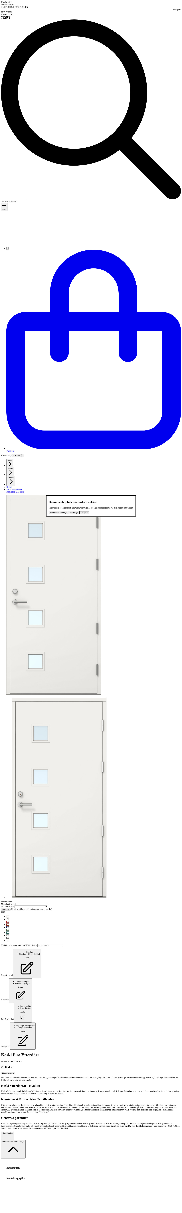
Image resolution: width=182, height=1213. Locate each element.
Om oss (19, 1173)
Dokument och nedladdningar (13, 1141)
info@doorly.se (7, 4)
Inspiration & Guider (15, 492)
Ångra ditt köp (34, 1173)
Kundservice (6, 2)
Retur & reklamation (56, 1173)
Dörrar (9, 461)
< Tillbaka (16, 456)
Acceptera (84, 513)
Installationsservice (14, 489)
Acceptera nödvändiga (58, 513)
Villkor (25, 1173)
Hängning (5, 909)
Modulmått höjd (8, 906)
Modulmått (11, 1173)
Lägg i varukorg (8, 1073)
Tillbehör (10, 478)
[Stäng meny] (22, 455)
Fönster (10, 468)
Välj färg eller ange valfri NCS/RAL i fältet (19, 945)
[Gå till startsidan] (91, 243)
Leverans (44, 1173)
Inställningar (73, 513)
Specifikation (8, 1133)
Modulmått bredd (8, 904)
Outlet (9, 487)
